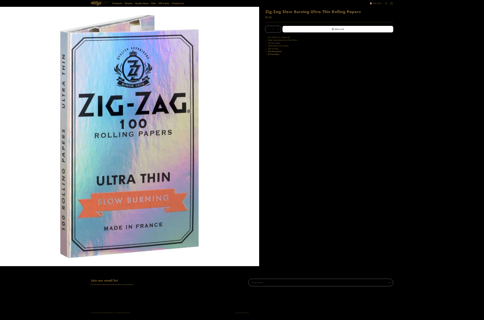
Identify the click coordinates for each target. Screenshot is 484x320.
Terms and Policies (242, 313)
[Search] (386, 3)
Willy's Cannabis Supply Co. (105, 313)
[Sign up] (389, 282)
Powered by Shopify (123, 313)
